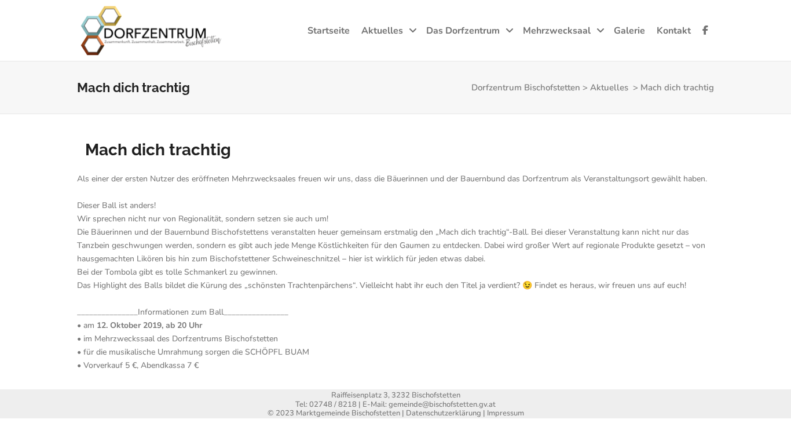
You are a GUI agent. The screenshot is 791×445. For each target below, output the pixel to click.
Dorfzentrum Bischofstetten (525, 87)
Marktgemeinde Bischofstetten (348, 413)
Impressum (505, 413)
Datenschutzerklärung (443, 413)
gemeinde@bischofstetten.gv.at (442, 404)
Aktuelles (609, 87)
